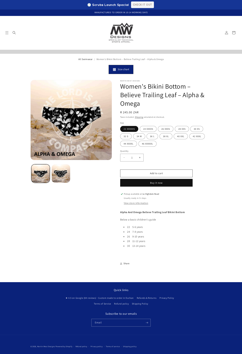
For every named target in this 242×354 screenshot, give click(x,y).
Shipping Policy (140, 303)
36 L (152, 136)
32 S (126, 136)
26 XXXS (165, 128)
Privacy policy (97, 346)
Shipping (139, 117)
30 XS (197, 128)
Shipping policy (130, 346)
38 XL (166, 136)
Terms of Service (102, 303)
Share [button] (126, 263)
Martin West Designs (46, 346)
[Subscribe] (146, 323)
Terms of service (113, 346)
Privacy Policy (167, 297)
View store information (136, 203)
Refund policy (121, 303)
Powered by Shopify (63, 346)
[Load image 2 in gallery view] (61, 173)
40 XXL (180, 136)
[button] (7, 32)
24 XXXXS (148, 128)
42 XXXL (197, 136)
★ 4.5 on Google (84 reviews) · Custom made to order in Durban (100, 297)
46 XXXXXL (147, 143)
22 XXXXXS (129, 128)
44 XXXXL (129, 143)
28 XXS (182, 128)
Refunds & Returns (147, 297)
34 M (139, 136)
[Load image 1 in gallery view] (40, 173)
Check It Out (142, 4)
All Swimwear (85, 59)
